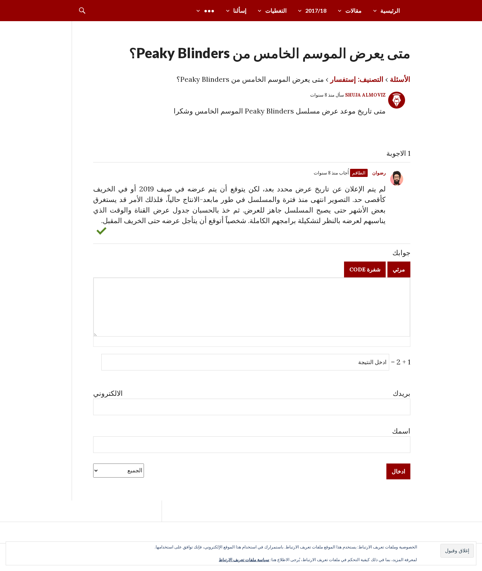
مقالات (353, 10)
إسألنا (239, 10)
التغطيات (276, 10)
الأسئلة (400, 79)
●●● (209, 10)
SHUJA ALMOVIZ (365, 95)
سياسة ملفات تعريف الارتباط (244, 559)
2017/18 (315, 10)
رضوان (379, 173)
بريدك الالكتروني (251, 393)
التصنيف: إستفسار (357, 79)
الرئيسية (390, 10)
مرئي (399, 269)
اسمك (401, 430)
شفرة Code (364, 269)
